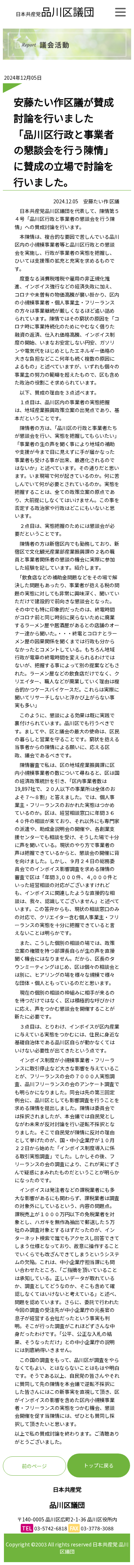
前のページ (34, 1466)
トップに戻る (99, 1465)
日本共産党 (55, 14)
